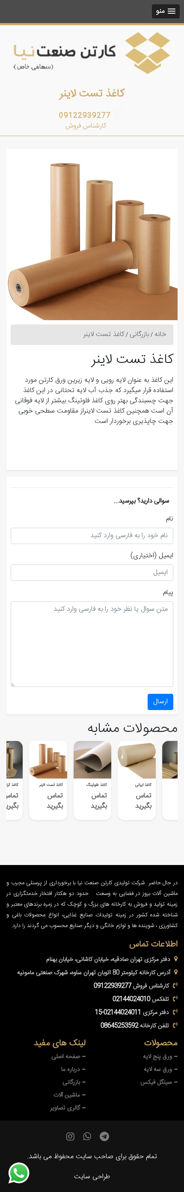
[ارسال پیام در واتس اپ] (24, 1173)
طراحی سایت (92, 1177)
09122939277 (85, 116)
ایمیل (166, 556)
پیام (168, 593)
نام (169, 519)
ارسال (160, 701)
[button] (166, 11)
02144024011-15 (118, 1013)
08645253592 (119, 1026)
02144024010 (131, 999)
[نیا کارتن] (92, 53)
